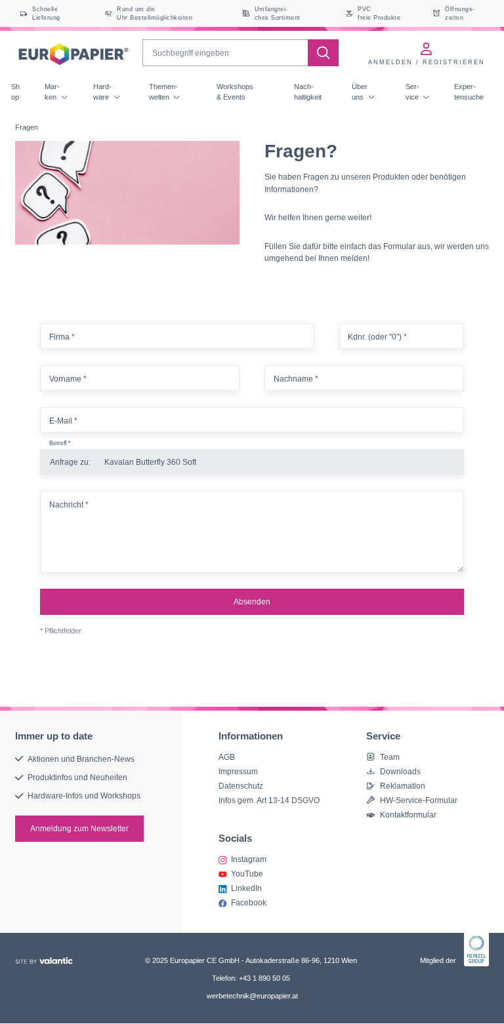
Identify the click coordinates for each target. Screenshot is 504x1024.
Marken (52, 92)
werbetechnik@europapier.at (252, 996)
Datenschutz (241, 785)
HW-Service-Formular (418, 800)
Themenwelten (163, 92)
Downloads (400, 771)
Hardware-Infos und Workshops (84, 796)
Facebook (248, 902)
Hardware (102, 92)
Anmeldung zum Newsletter (79, 828)
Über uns (360, 92)
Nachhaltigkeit (308, 92)
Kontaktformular (408, 814)
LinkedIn (246, 888)
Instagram (248, 859)
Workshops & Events (235, 92)
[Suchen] (323, 52)
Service (413, 92)
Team (390, 757)
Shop (15, 92)
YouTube (247, 873)
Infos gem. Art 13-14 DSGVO (269, 800)
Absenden (252, 601)
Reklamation (402, 785)
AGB (227, 757)
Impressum (238, 771)
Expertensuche (469, 92)
